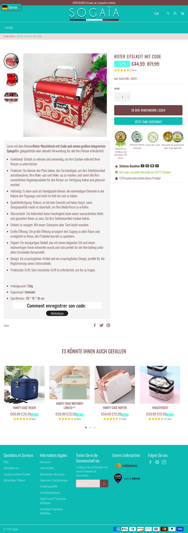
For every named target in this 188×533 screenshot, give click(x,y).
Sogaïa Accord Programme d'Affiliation (53, 500)
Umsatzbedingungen (50, 492)
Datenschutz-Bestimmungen (54, 480)
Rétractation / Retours (15, 480)
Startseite (9, 36)
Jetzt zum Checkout (148, 121)
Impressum (45, 462)
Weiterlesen (57, 313)
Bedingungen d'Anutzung (52, 474)
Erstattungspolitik (48, 486)
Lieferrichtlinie (47, 468)
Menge (117, 88)
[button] (86, 427)
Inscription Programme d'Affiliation (51, 511)
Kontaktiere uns (11, 468)
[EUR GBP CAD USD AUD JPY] (157, 14)
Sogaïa (15, 529)
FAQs (6, 462)
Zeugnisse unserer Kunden (17, 474)
